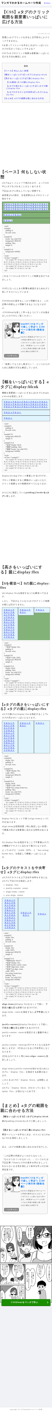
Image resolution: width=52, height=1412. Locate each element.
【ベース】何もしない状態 (16, 71)
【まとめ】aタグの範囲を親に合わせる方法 (24, 98)
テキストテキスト (12, 215)
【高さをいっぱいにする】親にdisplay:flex (24, 78)
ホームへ (47, 2)
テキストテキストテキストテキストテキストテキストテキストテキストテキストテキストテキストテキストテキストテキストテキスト (26, 206)
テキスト (8, 221)
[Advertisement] (26, 133)
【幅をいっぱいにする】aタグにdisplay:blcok (25, 74)
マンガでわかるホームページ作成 (21, 3)
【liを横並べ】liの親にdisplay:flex (23, 82)
